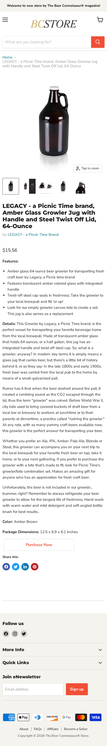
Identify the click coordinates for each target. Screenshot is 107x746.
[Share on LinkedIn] (25, 566)
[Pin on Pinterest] (34, 566)
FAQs (38, 729)
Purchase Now (39, 545)
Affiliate (52, 729)
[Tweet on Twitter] (15, 566)
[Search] (98, 42)
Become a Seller (76, 729)
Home (7, 57)
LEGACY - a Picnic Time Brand (33, 234)
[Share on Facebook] (6, 566)
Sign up (77, 689)
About (23, 729)
